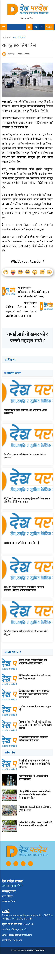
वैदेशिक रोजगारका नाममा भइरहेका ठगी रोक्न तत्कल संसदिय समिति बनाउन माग (27, 500)
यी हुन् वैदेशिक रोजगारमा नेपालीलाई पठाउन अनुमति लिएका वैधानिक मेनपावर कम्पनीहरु (35, 795)
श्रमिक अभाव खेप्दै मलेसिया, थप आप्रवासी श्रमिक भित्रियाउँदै (25, 411)
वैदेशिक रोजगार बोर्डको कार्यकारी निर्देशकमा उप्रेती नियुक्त (26, 633)
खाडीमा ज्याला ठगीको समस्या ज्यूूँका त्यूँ (21, 543)
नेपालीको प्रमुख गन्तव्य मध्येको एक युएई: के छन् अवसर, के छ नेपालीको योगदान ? (34, 764)
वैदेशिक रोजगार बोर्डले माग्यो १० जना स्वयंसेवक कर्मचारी (25, 456)
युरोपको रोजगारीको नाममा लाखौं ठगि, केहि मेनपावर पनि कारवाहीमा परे (36, 824)
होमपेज (5, 37)
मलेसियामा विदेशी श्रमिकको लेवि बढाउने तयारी (33, 777)
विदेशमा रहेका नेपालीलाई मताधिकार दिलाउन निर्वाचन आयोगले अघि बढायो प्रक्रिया (24, 588)
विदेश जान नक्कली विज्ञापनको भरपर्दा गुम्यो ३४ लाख (35, 808)
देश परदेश (11, 53)
